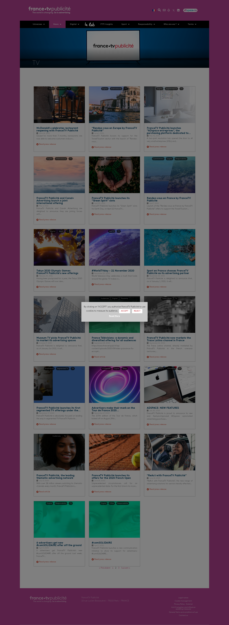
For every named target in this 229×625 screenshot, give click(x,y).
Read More (114, 316)
